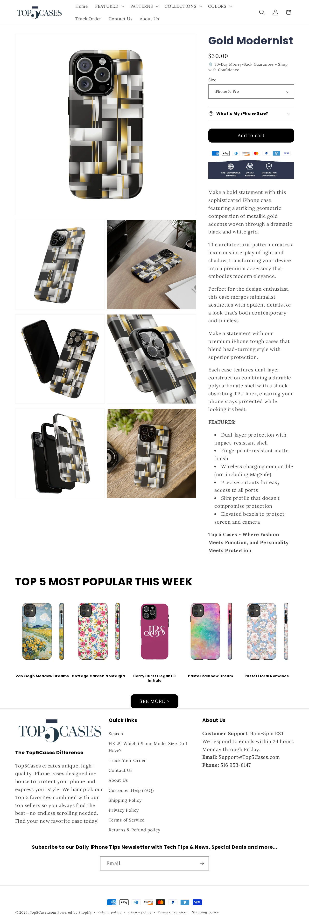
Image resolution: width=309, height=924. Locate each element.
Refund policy (109, 912)
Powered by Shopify (74, 912)
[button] (109, 6)
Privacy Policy (124, 810)
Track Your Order (127, 760)
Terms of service (172, 912)
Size (212, 80)
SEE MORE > (154, 701)
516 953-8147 (235, 765)
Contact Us (121, 770)
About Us (118, 780)
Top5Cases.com (43, 912)
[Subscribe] (202, 863)
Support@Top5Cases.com (249, 757)
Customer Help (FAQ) (131, 790)
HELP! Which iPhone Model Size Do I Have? (148, 747)
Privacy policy (139, 912)
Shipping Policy (125, 800)
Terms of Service (126, 820)
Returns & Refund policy (134, 830)
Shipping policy (205, 912)
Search (116, 733)
